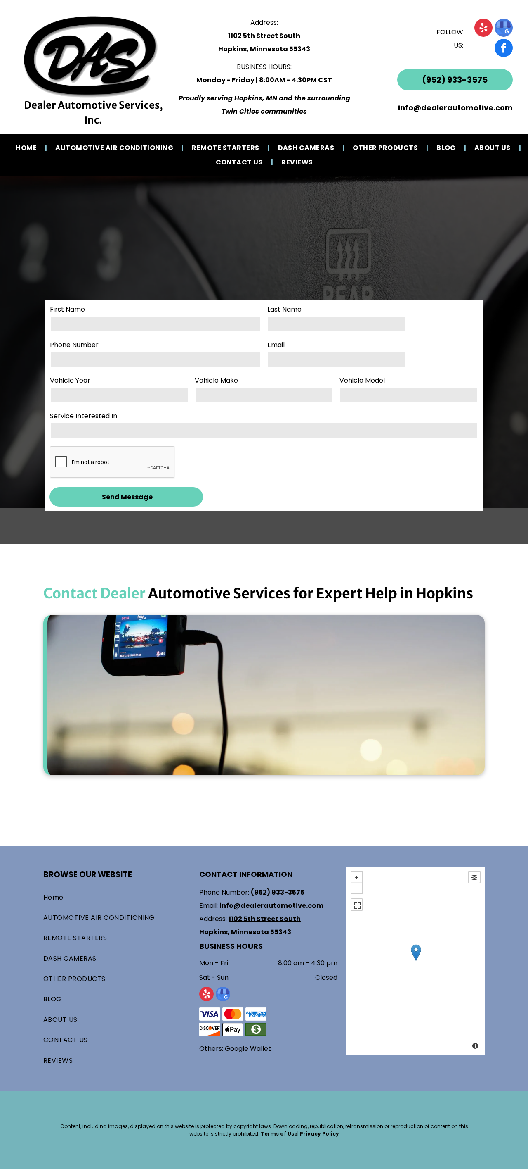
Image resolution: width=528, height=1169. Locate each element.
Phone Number (74, 345)
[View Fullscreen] (356, 904)
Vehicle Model (362, 380)
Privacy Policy (319, 1133)
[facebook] (504, 49)
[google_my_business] (504, 29)
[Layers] (474, 877)
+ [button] (356, 877)
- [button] (356, 888)
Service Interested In (83, 416)
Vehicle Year (70, 380)
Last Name (284, 309)
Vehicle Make (216, 380)
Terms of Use (279, 1133)
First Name (67, 309)
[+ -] (415, 961)
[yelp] (483, 29)
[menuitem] (27, 147)
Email (276, 345)
